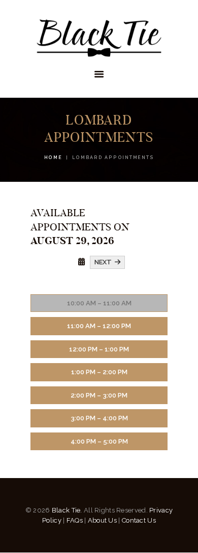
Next (104, 262)
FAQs (75, 520)
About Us (102, 520)
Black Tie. (67, 510)
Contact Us (139, 520)
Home (53, 157)
